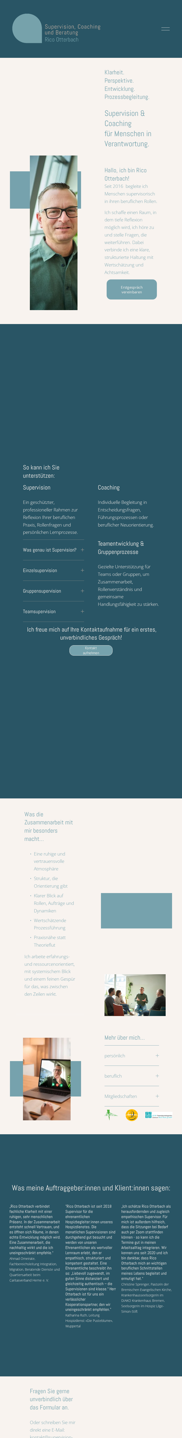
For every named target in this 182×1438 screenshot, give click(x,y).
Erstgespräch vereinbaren (132, 289)
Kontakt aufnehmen (91, 650)
